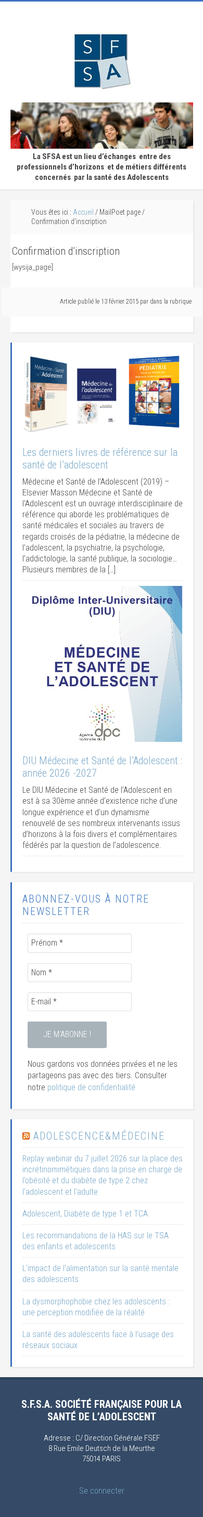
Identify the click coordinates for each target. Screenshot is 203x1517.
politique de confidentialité (91, 1087)
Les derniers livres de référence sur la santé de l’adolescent (99, 458)
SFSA (101, 60)
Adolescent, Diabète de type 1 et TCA (85, 1214)
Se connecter (101, 1491)
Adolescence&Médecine (99, 1136)
